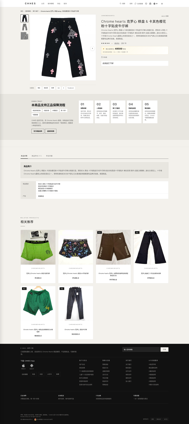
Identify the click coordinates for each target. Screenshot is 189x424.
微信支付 (159, 419)
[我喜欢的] (146, 4)
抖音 (41, 374)
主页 (42, 3)
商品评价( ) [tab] (37, 156)
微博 (52, 88)
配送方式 (105, 368)
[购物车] (150, 4)
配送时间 (105, 381)
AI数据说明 (152, 378)
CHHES (30, 3)
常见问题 (105, 378)
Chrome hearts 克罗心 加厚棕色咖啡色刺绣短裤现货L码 (113, 274)
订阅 (164, 349)
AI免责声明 (152, 364)
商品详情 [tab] (24, 156)
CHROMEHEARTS (108, 15)
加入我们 (128, 381)
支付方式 (105, 374)
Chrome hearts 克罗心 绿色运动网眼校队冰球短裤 (38, 331)
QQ (59, 88)
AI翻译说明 (152, 371)
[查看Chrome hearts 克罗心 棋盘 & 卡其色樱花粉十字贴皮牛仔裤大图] (63, 47)
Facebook (71, 88)
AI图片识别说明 (154, 384)
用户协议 (82, 364)
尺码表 (105, 57)
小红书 (49, 374)
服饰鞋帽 (51, 3)
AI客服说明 (152, 374)
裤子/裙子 (35, 11)
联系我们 (128, 368)
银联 (152, 419)
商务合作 (128, 374)
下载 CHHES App (28, 361)
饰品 (58, 3)
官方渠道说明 (38, 131)
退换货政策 (50, 131)
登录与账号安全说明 (85, 384)
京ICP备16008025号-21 (26, 419)
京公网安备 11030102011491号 (44, 419)
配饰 (65, 3)
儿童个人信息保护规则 (86, 374)
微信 (39, 88)
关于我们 (128, 364)
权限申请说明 (83, 381)
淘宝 (33, 374)
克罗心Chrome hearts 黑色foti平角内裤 (76, 273)
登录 (131, 3)
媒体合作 (128, 378)
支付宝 (165, 419)
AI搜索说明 (152, 381)
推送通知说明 (153, 368)
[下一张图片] (92, 48)
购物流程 (105, 364)
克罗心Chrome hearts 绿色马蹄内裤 (38, 273)
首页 (22, 11)
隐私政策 (82, 368)
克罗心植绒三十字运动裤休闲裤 (151, 273)
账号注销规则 (83, 378)
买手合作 (128, 371)
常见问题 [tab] (49, 156)
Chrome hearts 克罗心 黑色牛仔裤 (76, 329)
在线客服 (25, 374)
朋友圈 (46, 88)
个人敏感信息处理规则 (86, 371)
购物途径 (105, 384)
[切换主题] (162, 4)
